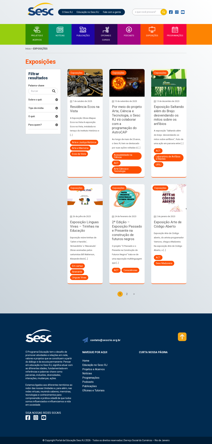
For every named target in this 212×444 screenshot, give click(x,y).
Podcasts (88, 381)
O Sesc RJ (67, 12)
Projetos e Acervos (93, 369)
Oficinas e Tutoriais (93, 390)
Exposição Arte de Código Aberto (168, 224)
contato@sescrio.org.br (105, 340)
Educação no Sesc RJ (88, 12)
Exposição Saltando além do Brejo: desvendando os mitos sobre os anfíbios (169, 115)
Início (28, 48)
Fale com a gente (112, 12)
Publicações (89, 386)
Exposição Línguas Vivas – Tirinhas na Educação (84, 226)
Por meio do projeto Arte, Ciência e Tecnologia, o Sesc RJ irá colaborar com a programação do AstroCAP (127, 119)
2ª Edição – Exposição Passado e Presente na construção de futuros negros (127, 230)
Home (85, 360)
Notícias (87, 373)
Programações (90, 377)
